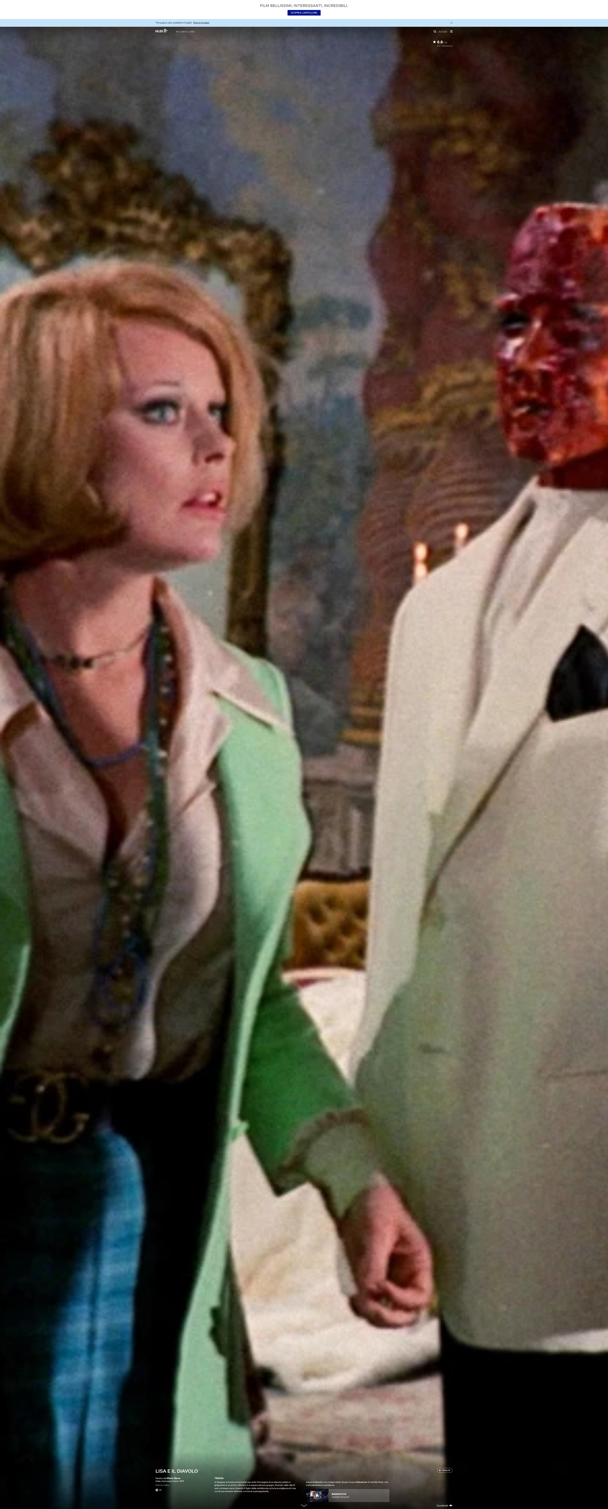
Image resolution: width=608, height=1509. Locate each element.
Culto (166, 1485)
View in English (201, 22)
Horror (158, 1485)
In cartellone (185, 31)
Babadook (339, 1494)
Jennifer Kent (340, 1497)
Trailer (446, 1470)
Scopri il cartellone (304, 12)
